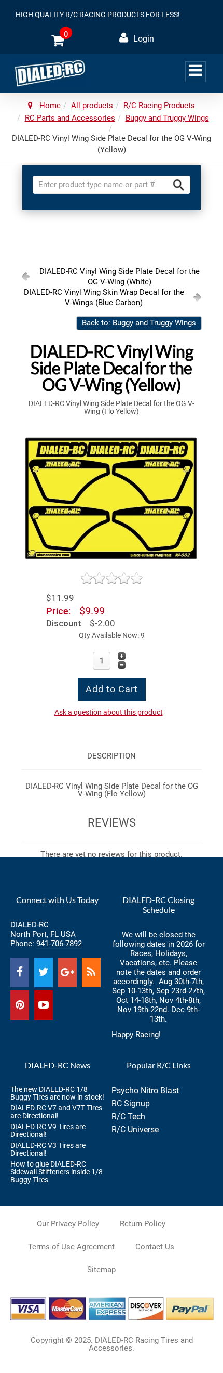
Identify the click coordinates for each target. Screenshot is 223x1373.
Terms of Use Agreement (71, 1246)
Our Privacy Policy (68, 1223)
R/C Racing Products (159, 105)
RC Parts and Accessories (70, 118)
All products (92, 105)
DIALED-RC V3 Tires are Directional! (48, 1149)
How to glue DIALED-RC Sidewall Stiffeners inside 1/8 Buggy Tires (56, 1172)
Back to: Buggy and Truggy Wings (139, 323)
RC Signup (131, 1103)
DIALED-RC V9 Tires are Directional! (48, 1130)
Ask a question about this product (108, 712)
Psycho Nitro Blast (145, 1090)
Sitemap (101, 1269)
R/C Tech (128, 1116)
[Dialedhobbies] (49, 73)
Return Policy (142, 1223)
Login (143, 39)
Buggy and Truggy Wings (167, 118)
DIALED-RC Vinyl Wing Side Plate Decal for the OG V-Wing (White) (119, 276)
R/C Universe (135, 1129)
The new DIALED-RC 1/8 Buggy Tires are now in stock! (57, 1093)
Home (50, 105)
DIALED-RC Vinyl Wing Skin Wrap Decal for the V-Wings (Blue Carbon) (104, 297)
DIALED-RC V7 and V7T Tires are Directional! (56, 1112)
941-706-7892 (59, 943)
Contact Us (154, 1246)
